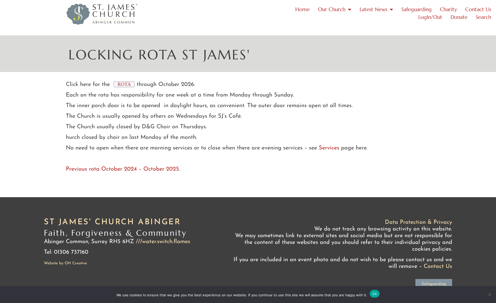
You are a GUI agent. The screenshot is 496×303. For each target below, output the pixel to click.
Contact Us (478, 9)
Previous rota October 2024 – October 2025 (122, 169)
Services (329, 148)
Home (302, 9)
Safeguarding (416, 9)
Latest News (373, 9)
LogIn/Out (430, 17)
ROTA (124, 84)
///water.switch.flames (163, 242)
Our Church (331, 9)
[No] (489, 294)
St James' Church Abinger (112, 222)
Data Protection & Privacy (418, 222)
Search (483, 17)
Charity (448, 9)
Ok (374, 294)
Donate (459, 17)
